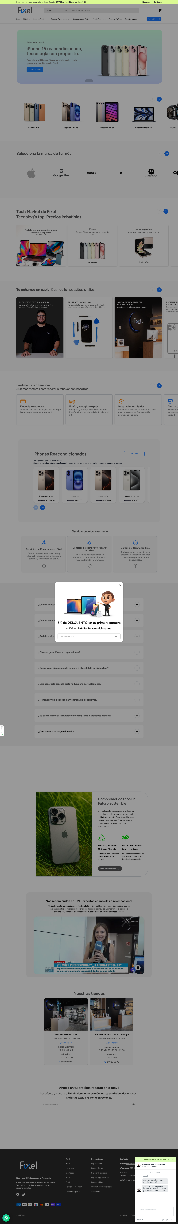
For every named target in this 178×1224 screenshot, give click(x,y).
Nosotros (146, 2)
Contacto (158, 2)
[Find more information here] (155, 1189)
